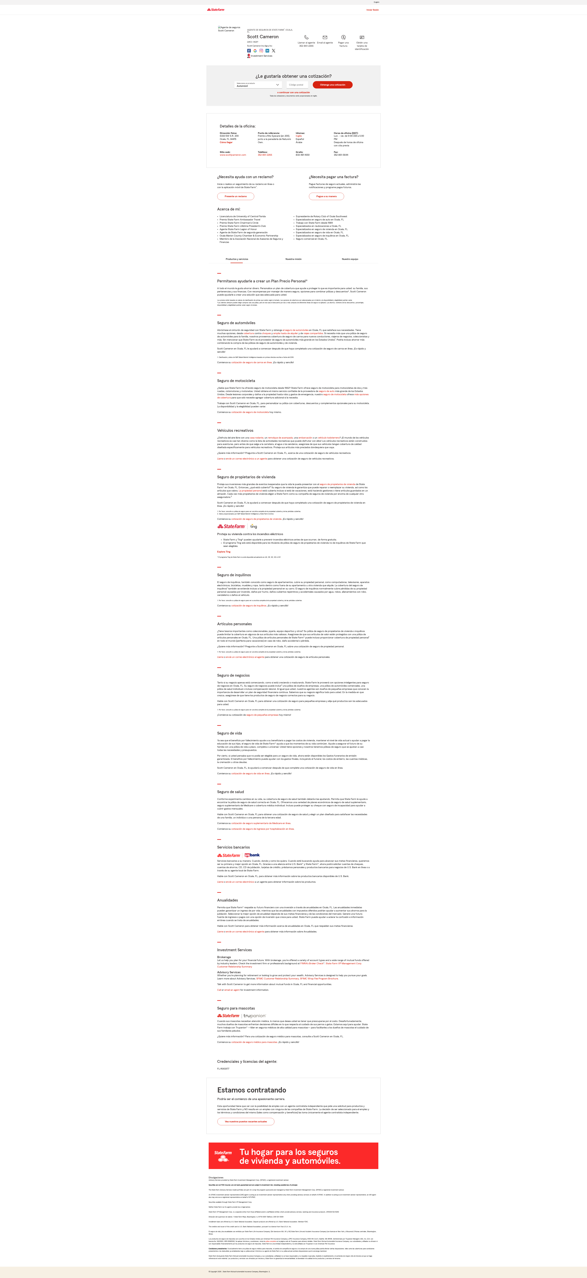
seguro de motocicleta (334, 394)
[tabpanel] (293, 140)
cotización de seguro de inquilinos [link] (248, 605)
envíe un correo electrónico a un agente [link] (246, 458)
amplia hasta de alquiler (285, 333)
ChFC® (250, 42)
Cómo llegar (226, 142)
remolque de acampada (280, 438)
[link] (325, 46)
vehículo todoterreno (329, 438)
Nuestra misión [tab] (294, 259)
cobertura (249, 333)
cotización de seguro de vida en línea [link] (250, 773)
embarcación (305, 438)
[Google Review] (255, 50)
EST (355, 133)
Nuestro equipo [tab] (350, 259)
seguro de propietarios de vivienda (337, 484)
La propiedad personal (250, 490)
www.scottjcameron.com (233, 155)
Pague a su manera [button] (326, 196)
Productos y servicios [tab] (237, 259)
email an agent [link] (232, 990)
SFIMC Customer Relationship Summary (277, 978)
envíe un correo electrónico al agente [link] (245, 657)
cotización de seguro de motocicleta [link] (250, 412)
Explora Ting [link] (223, 552)
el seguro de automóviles (295, 330)
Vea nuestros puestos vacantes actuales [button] (246, 1121)
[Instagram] (261, 50)
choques (266, 333)
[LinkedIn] (267, 50)
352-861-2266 (265, 155)
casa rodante (256, 438)
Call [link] (219, 990)
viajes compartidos (313, 333)
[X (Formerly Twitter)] (273, 50)
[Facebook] (249, 50)
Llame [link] (220, 458)
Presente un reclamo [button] (236, 196)
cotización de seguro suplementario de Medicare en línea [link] (260, 823)
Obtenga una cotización (332, 85)
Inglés (299, 136)
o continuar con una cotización (293, 92)
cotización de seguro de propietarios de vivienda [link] (256, 519)
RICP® (255, 42)
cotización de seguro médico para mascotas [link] (254, 1042)
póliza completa (271, 1241)
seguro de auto (326, 391)
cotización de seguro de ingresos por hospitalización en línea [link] (262, 829)
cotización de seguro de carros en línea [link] (251, 362)
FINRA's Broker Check (311, 963)
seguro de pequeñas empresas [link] (262, 715)
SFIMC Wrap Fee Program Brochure (319, 978)
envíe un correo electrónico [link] (240, 882)
